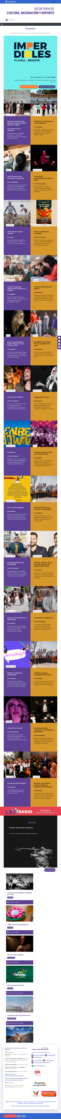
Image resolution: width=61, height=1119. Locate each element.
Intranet (13, 1101)
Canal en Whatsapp (39, 1065)
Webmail (7, 1101)
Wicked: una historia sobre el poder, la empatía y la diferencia (43, 785)
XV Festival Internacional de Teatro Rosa (43, 178)
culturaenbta (38, 1057)
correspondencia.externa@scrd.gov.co (14, 1075)
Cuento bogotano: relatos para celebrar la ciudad (16, 288)
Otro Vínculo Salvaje (15, 955)
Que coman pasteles (15, 507)
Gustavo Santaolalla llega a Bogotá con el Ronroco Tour (15, 343)
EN (53, 1)
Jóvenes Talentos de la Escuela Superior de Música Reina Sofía (43, 564)
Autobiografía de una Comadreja (15, 563)
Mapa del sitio (19, 1101)
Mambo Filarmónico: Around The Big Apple (42, 508)
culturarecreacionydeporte (42, 1062)
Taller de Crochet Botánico (17, 924)
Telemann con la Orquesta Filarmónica (42, 674)
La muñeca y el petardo (43, 618)
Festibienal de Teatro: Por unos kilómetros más (42, 343)
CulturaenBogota (39, 1055)
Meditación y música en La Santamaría (43, 122)
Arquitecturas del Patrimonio (18, 1015)
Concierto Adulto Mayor (16, 783)
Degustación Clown (41, 397)
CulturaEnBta (38, 1060)
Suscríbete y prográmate (29, 86)
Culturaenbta (49, 1060)
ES (54, 1)
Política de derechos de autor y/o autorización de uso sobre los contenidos (30, 1105)
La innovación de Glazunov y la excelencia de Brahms (43, 730)
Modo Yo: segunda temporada (14, 674)
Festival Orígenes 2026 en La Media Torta (43, 453)
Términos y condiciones (29, 1101)
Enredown (11, 452)
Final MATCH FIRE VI (15, 397)
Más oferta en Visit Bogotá (47, 86)
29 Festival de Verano (15, 985)
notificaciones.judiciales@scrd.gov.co (14, 1080)
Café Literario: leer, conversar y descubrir (15, 177)
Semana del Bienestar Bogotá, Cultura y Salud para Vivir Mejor (16, 123)
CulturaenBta (51, 1055)
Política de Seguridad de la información (34, 1103)
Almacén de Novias (14, 728)
